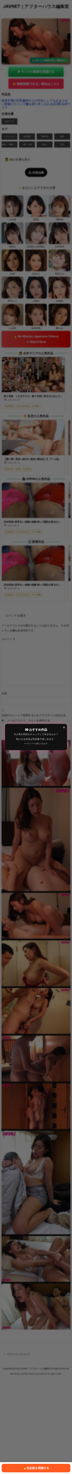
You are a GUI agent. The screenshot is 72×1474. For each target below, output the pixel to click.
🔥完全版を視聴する (36, 1468)
